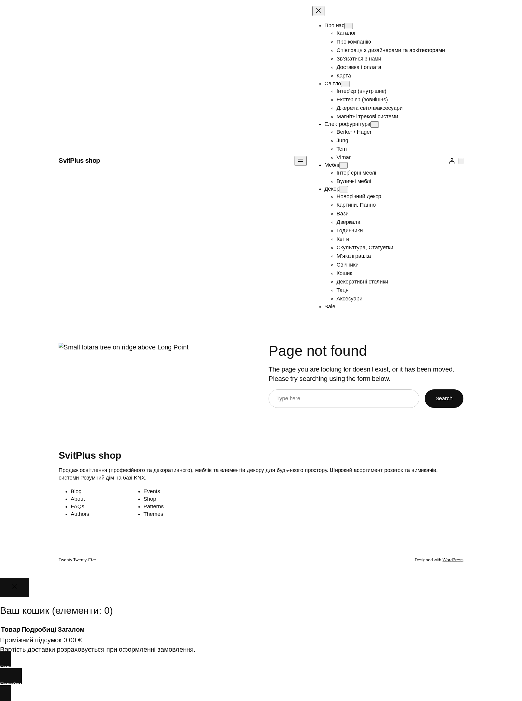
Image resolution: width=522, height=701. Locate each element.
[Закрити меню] (318, 11)
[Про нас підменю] (348, 26)
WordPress (453, 559)
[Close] (14, 587)
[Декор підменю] (344, 189)
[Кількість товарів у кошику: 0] (461, 161)
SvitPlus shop (79, 160)
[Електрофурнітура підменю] (374, 124)
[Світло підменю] (345, 84)
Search (444, 398)
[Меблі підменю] (343, 165)
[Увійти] (452, 161)
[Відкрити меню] (301, 161)
